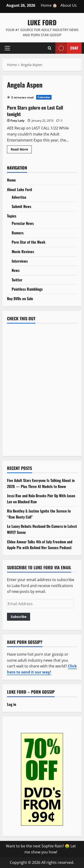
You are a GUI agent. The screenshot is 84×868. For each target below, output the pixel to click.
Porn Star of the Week (28, 242)
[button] (7, 48)
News (16, 270)
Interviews (20, 261)
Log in (11, 704)
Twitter (17, 280)
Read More (21, 150)
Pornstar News (23, 223)
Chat (74, 47)
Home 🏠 (49, 5)
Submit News (21, 206)
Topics (11, 216)
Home (11, 180)
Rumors (18, 233)
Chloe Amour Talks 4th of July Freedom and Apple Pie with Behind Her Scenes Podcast (39, 544)
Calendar (44, 97)
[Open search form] (49, 48)
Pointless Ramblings (27, 289)
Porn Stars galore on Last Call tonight (35, 110)
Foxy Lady (17, 121)
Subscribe (18, 616)
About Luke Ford (19, 189)
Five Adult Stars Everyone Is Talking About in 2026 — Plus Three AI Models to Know (41, 483)
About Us (68, 5)
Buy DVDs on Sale (20, 298)
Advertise (19, 197)
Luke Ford (42, 22)
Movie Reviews (23, 251)
